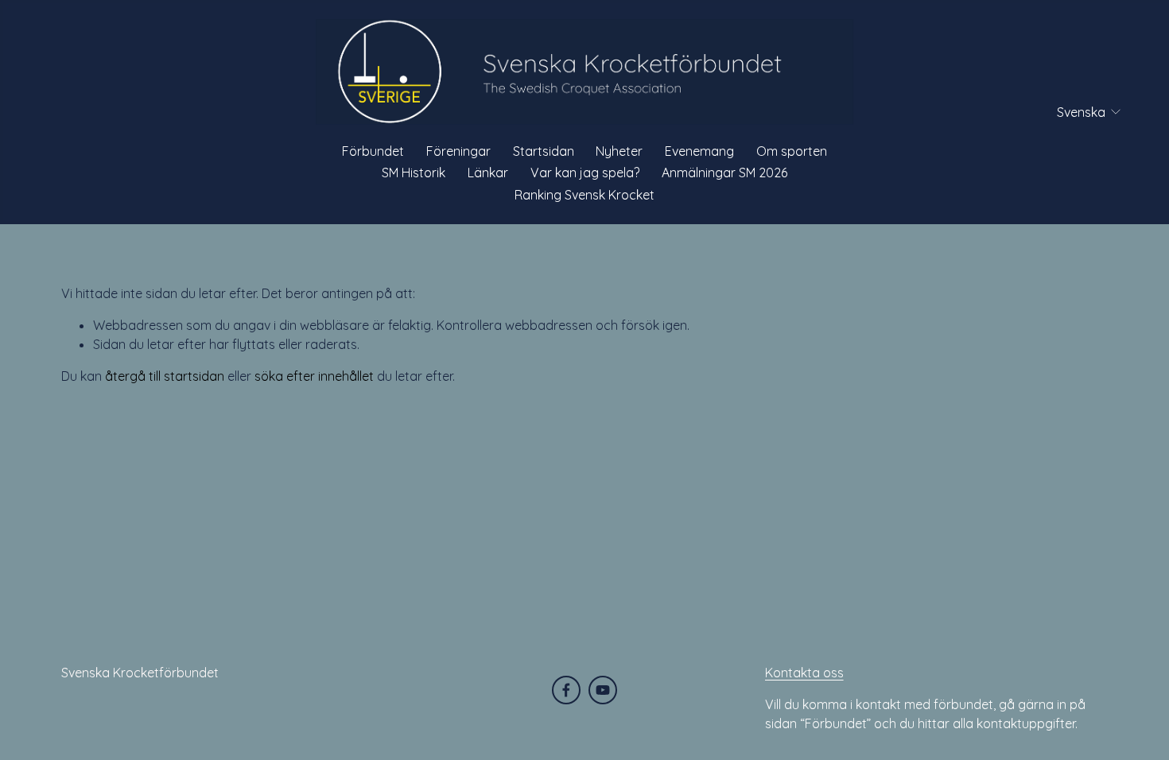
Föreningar (458, 151)
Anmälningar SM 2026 (724, 172)
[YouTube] (602, 690)
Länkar (488, 172)
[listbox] (1079, 111)
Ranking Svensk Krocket (584, 195)
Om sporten (791, 151)
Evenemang (699, 151)
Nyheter (619, 151)
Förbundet (373, 151)
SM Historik (413, 172)
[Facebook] (566, 690)
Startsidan (543, 151)
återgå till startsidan (164, 376)
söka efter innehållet (314, 376)
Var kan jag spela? (584, 172)
